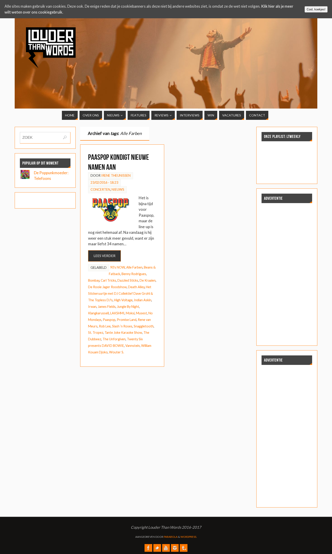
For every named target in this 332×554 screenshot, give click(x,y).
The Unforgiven (114, 339)
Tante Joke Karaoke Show (123, 332)
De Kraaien (148, 280)
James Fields (107, 306)
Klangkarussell (98, 313)
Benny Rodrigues (134, 274)
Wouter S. (116, 352)
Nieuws (118, 189)
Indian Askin (142, 300)
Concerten (100, 189)
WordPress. (188, 536)
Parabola (171, 536)
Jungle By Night (128, 306)
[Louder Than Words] (148, 548)
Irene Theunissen (116, 175)
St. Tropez (95, 332)
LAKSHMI (117, 313)
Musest (141, 313)
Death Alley (136, 287)
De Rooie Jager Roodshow (107, 287)
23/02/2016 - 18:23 (104, 182)
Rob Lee (105, 326)
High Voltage (123, 300)
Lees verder (104, 256)
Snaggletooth (144, 326)
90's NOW (117, 267)
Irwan (92, 306)
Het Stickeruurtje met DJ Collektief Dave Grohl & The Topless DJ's (120, 293)
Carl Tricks (108, 280)
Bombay (93, 280)
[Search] (65, 137)
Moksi (130, 313)
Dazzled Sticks (127, 280)
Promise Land (126, 320)
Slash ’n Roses (122, 326)
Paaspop (109, 320)
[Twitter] (157, 548)
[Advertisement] (272, 59)
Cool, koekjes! (316, 9)
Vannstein (132, 346)
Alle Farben (134, 267)
